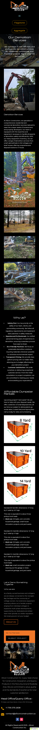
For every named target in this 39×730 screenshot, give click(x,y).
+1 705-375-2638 (13, 708)
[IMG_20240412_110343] (19, 232)
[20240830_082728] (19, 309)
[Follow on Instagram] (21, 719)
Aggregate (19, 30)
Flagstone (19, 23)
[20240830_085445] (19, 283)
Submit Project (17, 638)
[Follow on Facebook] (17, 719)
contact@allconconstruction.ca (21, 714)
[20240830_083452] (19, 258)
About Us (11, 622)
